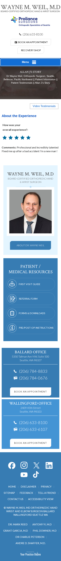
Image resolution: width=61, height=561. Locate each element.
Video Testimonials (44, 106)
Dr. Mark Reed (18, 524)
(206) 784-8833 (33, 371)
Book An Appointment (33, 42)
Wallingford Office (30, 403)
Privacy (46, 486)
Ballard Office (30, 352)
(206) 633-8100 (33, 34)
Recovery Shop (31, 50)
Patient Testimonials (21, 82)
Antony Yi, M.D (42, 524)
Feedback (26, 492)
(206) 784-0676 (33, 377)
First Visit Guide (29, 284)
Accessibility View (40, 499)
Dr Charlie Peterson (29, 536)
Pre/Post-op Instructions (36, 327)
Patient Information (45, 79)
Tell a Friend (47, 492)
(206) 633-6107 (33, 429)
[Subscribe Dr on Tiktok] (36, 474)
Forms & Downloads (32, 313)
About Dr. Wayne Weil (30, 245)
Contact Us (15, 499)
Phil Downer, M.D (45, 530)
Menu (25, 62)
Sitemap (9, 492)
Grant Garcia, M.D (15, 530)
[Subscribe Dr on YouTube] (49, 465)
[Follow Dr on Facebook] (11, 465)
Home (12, 486)
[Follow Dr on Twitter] (36, 465)
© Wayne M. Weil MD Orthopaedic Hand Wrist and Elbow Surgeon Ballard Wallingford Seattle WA (30, 511)
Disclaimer (28, 486)
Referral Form (28, 298)
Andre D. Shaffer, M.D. (31, 543)
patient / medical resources (31, 269)
